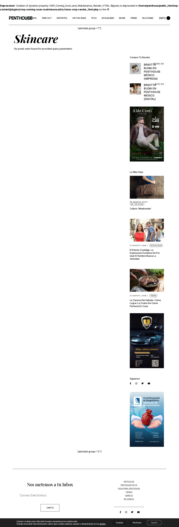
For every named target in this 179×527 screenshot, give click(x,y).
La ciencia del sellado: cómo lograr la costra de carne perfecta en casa (145, 303)
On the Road (137, 204)
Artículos (129, 481)
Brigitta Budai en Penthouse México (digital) (152, 92)
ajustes (102, 524)
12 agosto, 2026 (138, 245)
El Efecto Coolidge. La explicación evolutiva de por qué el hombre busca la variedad (145, 254)
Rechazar (137, 522)
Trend (153, 296)
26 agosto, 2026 (138, 202)
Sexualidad (156, 245)
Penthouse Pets (129, 485)
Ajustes (154, 522)
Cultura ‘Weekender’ (140, 208)
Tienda (129, 492)
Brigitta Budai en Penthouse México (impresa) (152, 71)
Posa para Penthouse (129, 488)
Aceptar (119, 522)
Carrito (129, 495)
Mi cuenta (129, 499)
